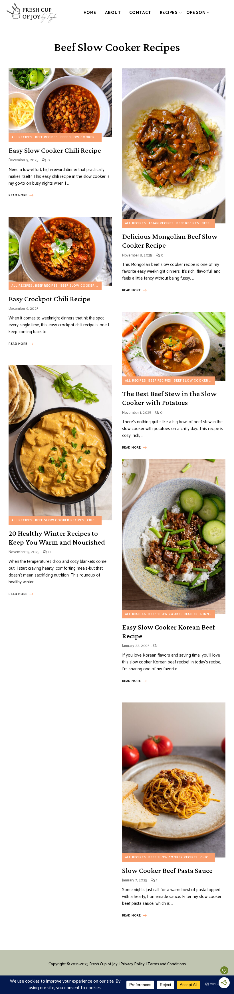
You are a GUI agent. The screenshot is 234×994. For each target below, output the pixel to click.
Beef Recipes (46, 137)
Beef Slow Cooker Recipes (85, 137)
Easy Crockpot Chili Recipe (49, 299)
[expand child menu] (177, 13)
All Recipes (22, 137)
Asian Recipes (161, 223)
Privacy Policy (132, 964)
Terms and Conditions (167, 964)
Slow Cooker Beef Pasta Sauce (167, 870)
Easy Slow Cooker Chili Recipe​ (55, 150)
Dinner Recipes (214, 614)
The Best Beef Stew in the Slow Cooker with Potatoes (169, 398)
